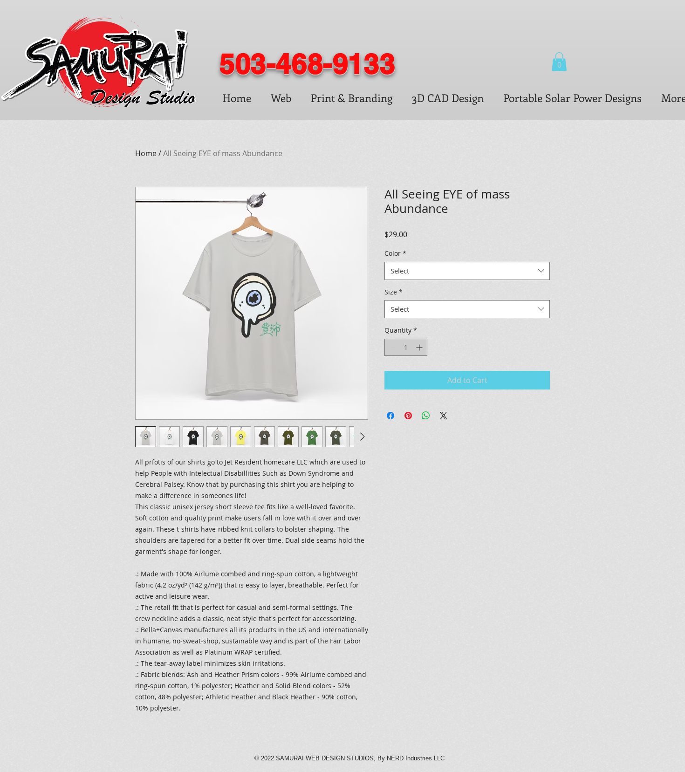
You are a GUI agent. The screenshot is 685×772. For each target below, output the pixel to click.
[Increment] (420, 347)
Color (395, 253)
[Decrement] (391, 347)
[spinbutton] (405, 347)
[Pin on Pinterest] (408, 415)
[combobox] (467, 271)
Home (146, 153)
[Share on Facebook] (390, 415)
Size (393, 291)
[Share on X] (443, 415)
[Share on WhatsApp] (426, 415)
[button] (559, 61)
